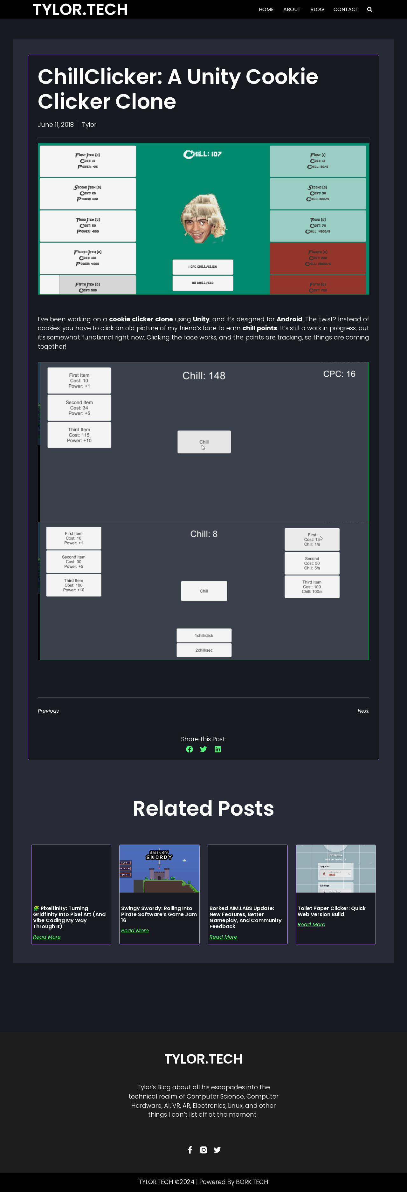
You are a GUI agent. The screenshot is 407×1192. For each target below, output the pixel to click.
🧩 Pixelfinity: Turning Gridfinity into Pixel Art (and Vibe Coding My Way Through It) (69, 917)
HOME (266, 9)
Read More (47, 937)
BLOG (317, 9)
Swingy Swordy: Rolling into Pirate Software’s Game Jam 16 (159, 914)
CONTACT (346, 9)
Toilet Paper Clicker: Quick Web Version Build (332, 911)
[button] (370, 9)
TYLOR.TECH (203, 1059)
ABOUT (292, 9)
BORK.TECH (252, 1182)
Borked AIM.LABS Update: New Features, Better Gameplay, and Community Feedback (246, 917)
